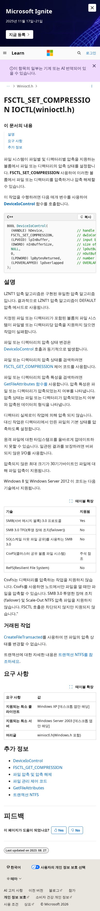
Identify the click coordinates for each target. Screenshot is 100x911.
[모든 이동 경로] (8, 86)
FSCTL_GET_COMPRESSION (28, 366)
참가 (72, 890)
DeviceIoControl (18, 349)
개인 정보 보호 (15, 897)
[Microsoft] (50, 53)
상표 (27, 904)
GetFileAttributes (28, 788)
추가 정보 (15, 147)
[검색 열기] (79, 53)
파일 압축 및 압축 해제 (32, 774)
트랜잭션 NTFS (26, 794)
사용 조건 (11, 904)
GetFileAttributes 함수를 (26, 384)
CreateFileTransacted (23, 637)
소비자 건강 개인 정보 (52, 897)
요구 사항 (15, 140)
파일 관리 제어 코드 (30, 781)
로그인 (91, 53)
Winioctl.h (25, 86)
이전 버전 (36, 890)
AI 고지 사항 (13, 890)
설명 (11, 134)
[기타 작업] (92, 86)
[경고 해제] (92, 8)
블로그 (54, 890)
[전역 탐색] (5, 53)
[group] (50, 247)
